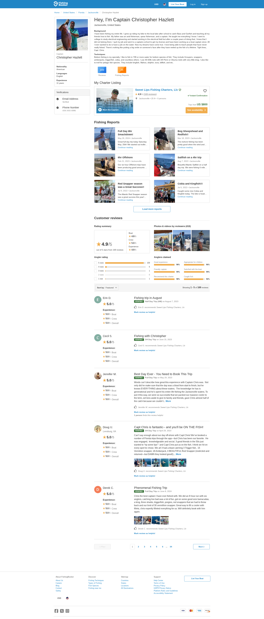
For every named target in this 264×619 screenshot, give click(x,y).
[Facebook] (56, 612)
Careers (59, 583)
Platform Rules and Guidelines (166, 591)
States (123, 583)
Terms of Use (159, 583)
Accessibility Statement (163, 593)
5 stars (101, 263)
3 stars (101, 271)
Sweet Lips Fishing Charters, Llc (157, 89)
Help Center (158, 580)
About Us (59, 580)
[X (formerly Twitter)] (62, 612)
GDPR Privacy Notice (162, 588)
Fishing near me (94, 588)
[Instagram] (67, 612)
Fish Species (93, 586)
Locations (125, 586)
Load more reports (152, 209)
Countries (125, 580)
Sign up (204, 4)
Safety (58, 591)
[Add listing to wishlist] (205, 90)
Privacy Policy (159, 586)
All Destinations (127, 588)
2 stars (101, 275)
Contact (59, 588)
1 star (100, 279)
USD (156, 4)
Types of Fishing (95, 583)
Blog (57, 586)
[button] (180, 90)
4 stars (101, 267)
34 (171, 547)
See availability (195, 110)
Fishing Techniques (96, 580)
